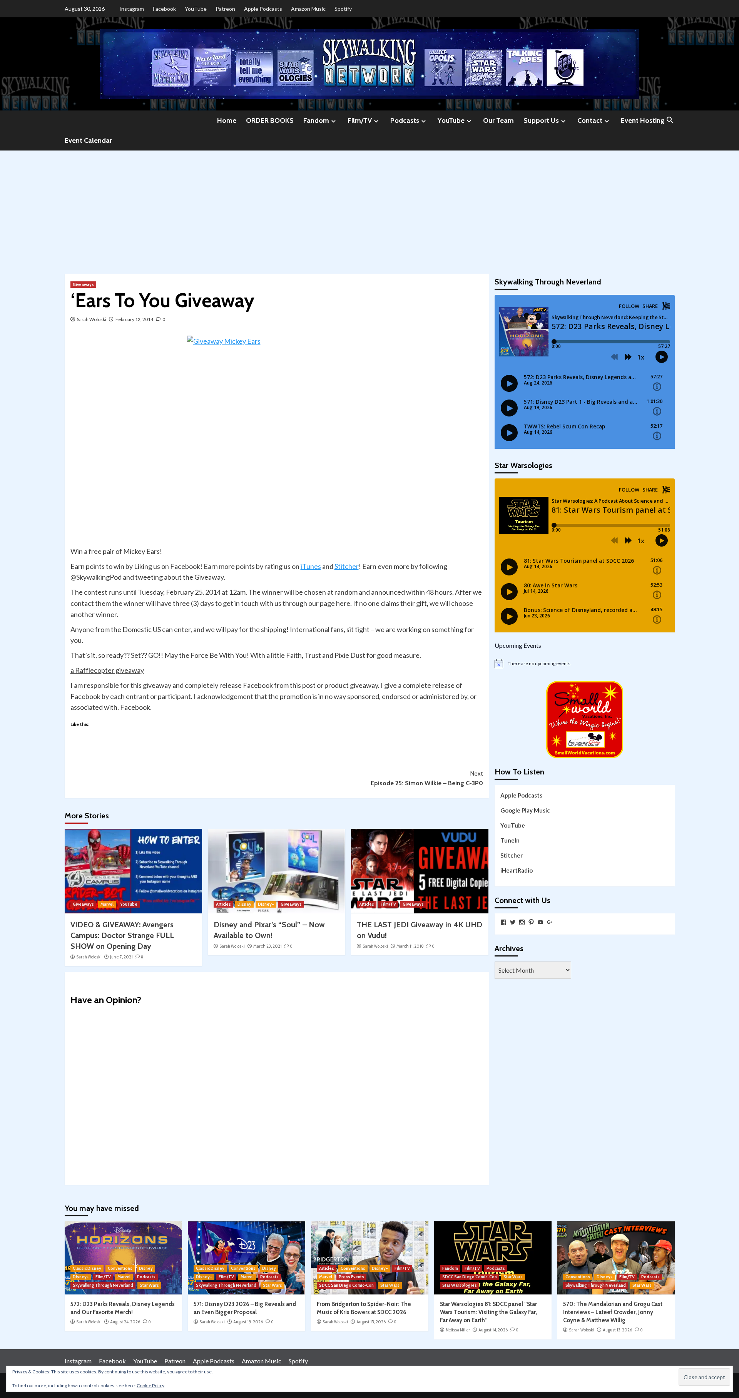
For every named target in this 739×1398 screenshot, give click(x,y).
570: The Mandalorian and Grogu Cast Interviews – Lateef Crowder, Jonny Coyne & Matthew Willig (612, 1312)
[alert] (585, 663)
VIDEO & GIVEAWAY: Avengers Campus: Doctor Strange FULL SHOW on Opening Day (122, 935)
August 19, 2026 (248, 1321)
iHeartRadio (516, 869)
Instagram (131, 8)
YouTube (196, 8)
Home (226, 120)
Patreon (225, 8)
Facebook (164, 8)
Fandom (316, 120)
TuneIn (510, 839)
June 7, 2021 (121, 957)
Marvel (107, 904)
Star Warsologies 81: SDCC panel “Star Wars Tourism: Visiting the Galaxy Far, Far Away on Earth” (488, 1312)
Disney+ (266, 904)
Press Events (351, 1276)
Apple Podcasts (263, 8)
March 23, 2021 (267, 946)
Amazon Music (308, 8)
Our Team (498, 120)
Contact (589, 120)
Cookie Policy (150, 1385)
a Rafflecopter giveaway (107, 670)
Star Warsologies (459, 1285)
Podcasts (404, 120)
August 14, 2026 (493, 1330)
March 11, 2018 (410, 946)
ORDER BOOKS (270, 120)
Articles (223, 904)
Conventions (120, 1268)
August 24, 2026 (125, 1321)
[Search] (670, 120)
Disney (244, 904)
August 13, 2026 (617, 1330)
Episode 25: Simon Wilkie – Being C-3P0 (427, 778)
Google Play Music (525, 809)
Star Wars (149, 1285)
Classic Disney (87, 1268)
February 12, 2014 (134, 319)
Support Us (541, 120)
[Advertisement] (369, 208)
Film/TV (360, 120)
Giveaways (83, 284)
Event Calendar (88, 140)
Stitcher (346, 566)
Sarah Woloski (91, 319)
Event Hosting (642, 120)
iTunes (311, 566)
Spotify (343, 8)
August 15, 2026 (371, 1321)
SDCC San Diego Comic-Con (346, 1285)
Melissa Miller (458, 1330)
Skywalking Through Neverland (103, 1285)
